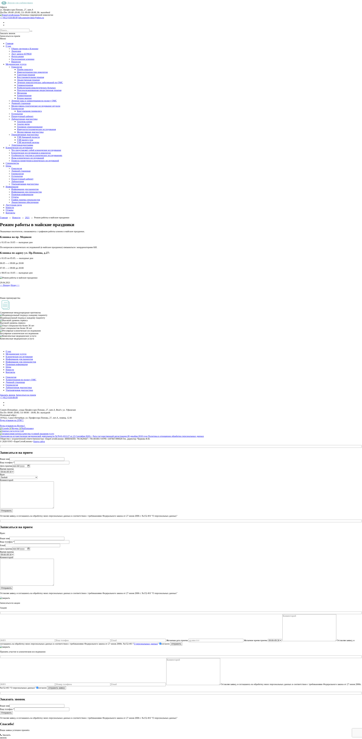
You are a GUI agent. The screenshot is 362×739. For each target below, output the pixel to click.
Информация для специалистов (26, 192)
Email (2, 545)
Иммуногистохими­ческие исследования (36, 129)
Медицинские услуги (16, 64)
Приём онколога (25, 69)
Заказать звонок (7, 395)
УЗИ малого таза (25, 140)
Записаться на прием (26, 395)
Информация (12, 186)
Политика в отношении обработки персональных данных (176, 436)
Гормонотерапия (25, 85)
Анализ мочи (23, 124)
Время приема (7, 469)
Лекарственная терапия (28, 80)
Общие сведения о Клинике (24, 48)
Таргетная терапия (26, 74)
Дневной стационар (21, 103)
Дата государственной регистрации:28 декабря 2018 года (119, 436)
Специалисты (12, 163)
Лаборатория (17, 181)
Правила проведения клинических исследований (35, 160)
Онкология (16, 67)
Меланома (22, 93)
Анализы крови (24, 121)
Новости (10, 207)
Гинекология (17, 108)
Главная (9, 43)
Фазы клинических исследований (27, 158)
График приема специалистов (25, 200)
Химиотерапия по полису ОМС (21, 379)
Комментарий (6, 480)
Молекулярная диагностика (30, 132)
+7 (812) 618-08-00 (9, 17)
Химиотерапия (24, 95)
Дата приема (6, 466)
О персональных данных (146, 644)
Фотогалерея (17, 56)
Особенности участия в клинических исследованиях (36, 155)
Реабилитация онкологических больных (36, 88)
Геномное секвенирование (30, 127)
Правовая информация (22, 194)
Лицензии (16, 51)
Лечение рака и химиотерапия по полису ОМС (34, 101)
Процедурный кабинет (22, 116)
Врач (2, 474)
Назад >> (15, 285)
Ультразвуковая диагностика (25, 134)
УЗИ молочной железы (28, 142)
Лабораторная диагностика (24, 119)
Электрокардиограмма (22, 145)
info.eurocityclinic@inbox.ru (31, 17)
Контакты (10, 213)
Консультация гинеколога (29, 111)
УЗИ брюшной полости (28, 137)
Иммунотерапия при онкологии (32, 72)
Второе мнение (24, 98)
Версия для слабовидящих (20, 3)
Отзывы (9, 210)
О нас (8, 46)
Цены (8, 166)
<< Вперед (5, 285)
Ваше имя (4, 459)
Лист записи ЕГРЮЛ (21, 54)
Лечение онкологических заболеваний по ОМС (40, 82)
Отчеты (15, 197)
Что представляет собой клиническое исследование (36, 150)
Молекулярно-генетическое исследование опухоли (35, 106)
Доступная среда (14, 205)
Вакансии (16, 61)
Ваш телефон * (7, 462)
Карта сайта (39, 441)
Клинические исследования (19, 147)
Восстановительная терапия (30, 77)
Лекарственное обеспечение (25, 202)
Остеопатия (17, 114)
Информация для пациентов (25, 189)
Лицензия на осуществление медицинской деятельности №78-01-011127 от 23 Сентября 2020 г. (46, 436)
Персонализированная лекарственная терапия (39, 90)
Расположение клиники (22, 59)
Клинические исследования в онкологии (31, 153)
